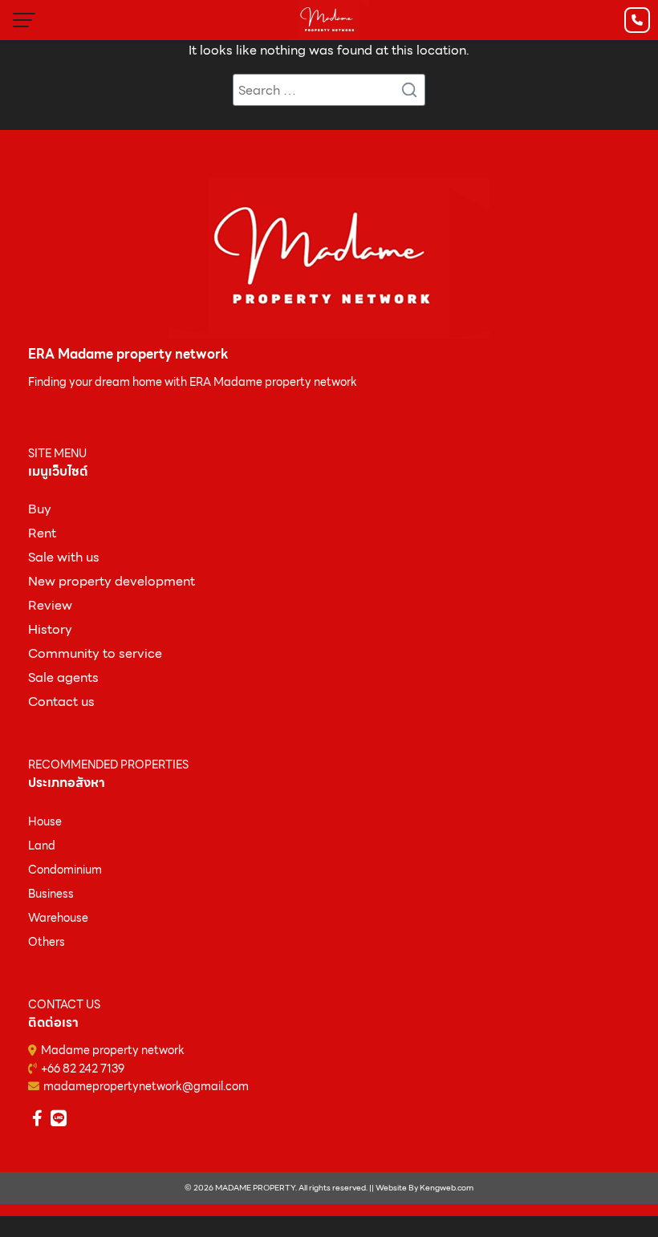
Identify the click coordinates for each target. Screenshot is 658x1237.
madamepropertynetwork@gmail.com (146, 1086)
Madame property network (113, 1050)
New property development (111, 581)
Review (50, 605)
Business (51, 893)
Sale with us (64, 557)
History (50, 629)
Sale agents (63, 677)
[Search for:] (329, 90)
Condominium (65, 869)
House (45, 821)
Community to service (95, 653)
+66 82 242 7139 (82, 1068)
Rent (42, 533)
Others (46, 942)
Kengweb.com (446, 1188)
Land (41, 845)
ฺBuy (39, 509)
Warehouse (58, 918)
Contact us (61, 702)
